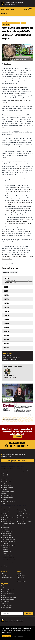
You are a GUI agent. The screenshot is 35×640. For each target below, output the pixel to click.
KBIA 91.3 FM (6, 514)
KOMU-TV (17, 187)
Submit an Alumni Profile (25, 521)
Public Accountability (6, 607)
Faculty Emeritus (21, 575)
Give (2, 9)
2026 (6, 278)
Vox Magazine (6, 527)
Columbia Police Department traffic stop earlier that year (18, 192)
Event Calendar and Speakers (12, 357)
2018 (6, 315)
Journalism (5, 470)
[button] (17, 636)
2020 (6, 307)
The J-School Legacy (6, 591)
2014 (6, 323)
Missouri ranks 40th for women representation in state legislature (19, 221)
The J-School (4, 584)
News (2, 573)
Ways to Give (20, 508)
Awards (23, 23)
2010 (6, 331)
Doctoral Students (21, 581)
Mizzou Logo (2, 3)
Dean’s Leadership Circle (23, 510)
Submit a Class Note (23, 517)
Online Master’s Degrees (8, 480)
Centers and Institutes (6, 531)
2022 (6, 299)
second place (19, 87)
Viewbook (4, 13)
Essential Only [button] (6, 636)
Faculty (19, 573)
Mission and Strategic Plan (7, 593)
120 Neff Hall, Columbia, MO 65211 (13, 454)
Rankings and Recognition (7, 589)
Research (4, 571)
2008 (6, 339)
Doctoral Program (7, 485)
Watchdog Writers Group (9, 559)
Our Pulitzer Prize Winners (9, 599)
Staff (18, 579)
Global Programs (5, 529)
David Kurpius (20, 168)
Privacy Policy (25, 630)
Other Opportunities (6, 561)
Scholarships (6, 24)
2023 (6, 295)
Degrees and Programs (8, 466)
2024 (6, 291)
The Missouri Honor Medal (9, 597)
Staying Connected (21, 523)
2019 (6, 311)
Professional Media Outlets (7, 508)
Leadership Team (5, 588)
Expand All (6, 272)
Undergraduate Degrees (7, 468)
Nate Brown (7, 64)
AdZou (4, 510)
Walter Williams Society (24, 514)
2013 (6, 327)
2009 (6, 335)
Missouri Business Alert (8, 517)
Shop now (17, 436)
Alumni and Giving (22, 506)
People (19, 571)
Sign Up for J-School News (18, 461)
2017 (6, 319)
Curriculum (4, 489)
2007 (6, 343)
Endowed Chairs (21, 577)
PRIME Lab (3, 575)
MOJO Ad (5, 519)
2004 (6, 347)
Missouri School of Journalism (14, 3)
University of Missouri (11, 4)
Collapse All (13, 272)
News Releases (16, 23)
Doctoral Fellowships (8, 487)
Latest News (7, 355)
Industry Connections (6, 605)
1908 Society (22, 512)
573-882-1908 (6, 456)
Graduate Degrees (5, 474)
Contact (3, 609)
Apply (7, 9)
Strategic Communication (9, 472)
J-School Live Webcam (10, 359)
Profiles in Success (21, 519)
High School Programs (6, 495)
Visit (12, 9)
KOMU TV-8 (5, 516)
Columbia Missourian (14, 202)
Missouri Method (7, 23)
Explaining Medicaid (25, 223)
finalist (17, 94)
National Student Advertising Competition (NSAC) (9, 523)
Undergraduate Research (7, 577)
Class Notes (20, 516)
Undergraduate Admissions (7, 491)
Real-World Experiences (8, 506)
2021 (6, 303)
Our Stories (20, 466)
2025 (6, 287)
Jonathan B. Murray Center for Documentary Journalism (9, 547)
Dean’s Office (4, 586)
